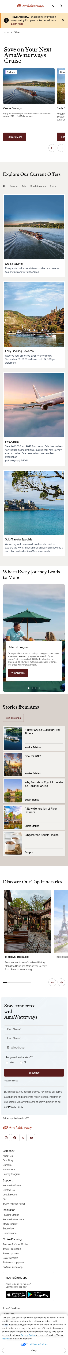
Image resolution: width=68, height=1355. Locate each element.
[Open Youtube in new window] (31, 1137)
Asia (24, 186)
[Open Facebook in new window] (14, 1137)
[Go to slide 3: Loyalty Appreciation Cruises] (35, 688)
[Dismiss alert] (63, 20)
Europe (13, 186)
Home (6, 32)
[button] (61, 5)
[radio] (7, 1062)
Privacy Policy (15, 1107)
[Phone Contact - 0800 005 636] (53, 5)
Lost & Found (10, 1194)
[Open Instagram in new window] (6, 1137)
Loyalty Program (11, 1174)
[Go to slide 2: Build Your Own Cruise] (32, 688)
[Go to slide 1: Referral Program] (28, 688)
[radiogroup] (35, 1062)
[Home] (30, 6)
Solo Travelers (10, 1258)
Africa (53, 186)
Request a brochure (13, 1219)
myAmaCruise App (12, 1267)
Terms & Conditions (11, 1308)
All (4, 186)
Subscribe (8, 1228)
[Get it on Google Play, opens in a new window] (38, 1294)
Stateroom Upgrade (13, 1262)
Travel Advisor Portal (14, 1204)
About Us (8, 1156)
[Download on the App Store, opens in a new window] (16, 1294)
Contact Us (9, 1190)
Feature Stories (11, 1215)
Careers (7, 1165)
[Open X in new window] (23, 1137)
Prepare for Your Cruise (15, 1244)
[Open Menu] (6, 5)
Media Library (10, 1224)
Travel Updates (11, 1253)
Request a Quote (12, 1185)
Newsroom (9, 1169)
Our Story (8, 1160)
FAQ (5, 1199)
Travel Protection (12, 1249)
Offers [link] (17, 32)
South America (38, 186)
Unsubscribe (10, 1233)
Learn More (17, 23)
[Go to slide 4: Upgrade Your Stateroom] (39, 688)
